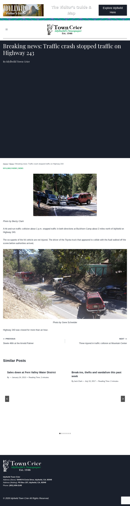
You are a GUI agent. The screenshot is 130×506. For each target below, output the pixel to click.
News (20, 168)
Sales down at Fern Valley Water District (31, 372)
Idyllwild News (10, 168)
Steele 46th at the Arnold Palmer (18, 341)
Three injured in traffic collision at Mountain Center (103, 341)
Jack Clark (78, 381)
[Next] (123, 399)
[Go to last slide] (7, 399)
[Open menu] (6, 29)
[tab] (60, 433)
